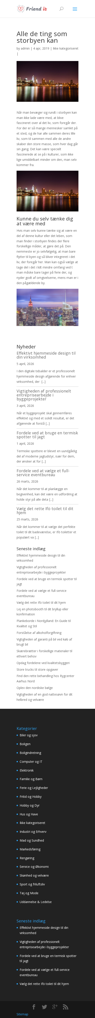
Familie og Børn (31, 779)
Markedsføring (30, 849)
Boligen (25, 744)
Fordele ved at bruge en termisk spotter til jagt (47, 434)
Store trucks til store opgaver (37, 669)
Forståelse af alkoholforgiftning (39, 633)
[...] (44, 381)
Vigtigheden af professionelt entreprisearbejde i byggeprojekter (44, 395)
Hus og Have (29, 814)
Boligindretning (30, 753)
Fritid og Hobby (31, 796)
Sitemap (22, 1014)
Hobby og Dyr (30, 805)
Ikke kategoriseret (65, 48)
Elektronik (27, 770)
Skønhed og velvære (34, 875)
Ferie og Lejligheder (34, 788)
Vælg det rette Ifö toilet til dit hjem (45, 510)
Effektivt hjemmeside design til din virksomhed (46, 355)
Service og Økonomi (34, 866)
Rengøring (27, 858)
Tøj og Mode (29, 893)
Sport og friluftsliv (32, 884)
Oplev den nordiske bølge (35, 688)
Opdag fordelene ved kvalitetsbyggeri (43, 663)
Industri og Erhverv (33, 831)
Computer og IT (31, 761)
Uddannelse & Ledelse (36, 902)
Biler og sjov (29, 735)
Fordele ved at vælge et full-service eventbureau (43, 472)
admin (25, 48)
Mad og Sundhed (32, 840)
